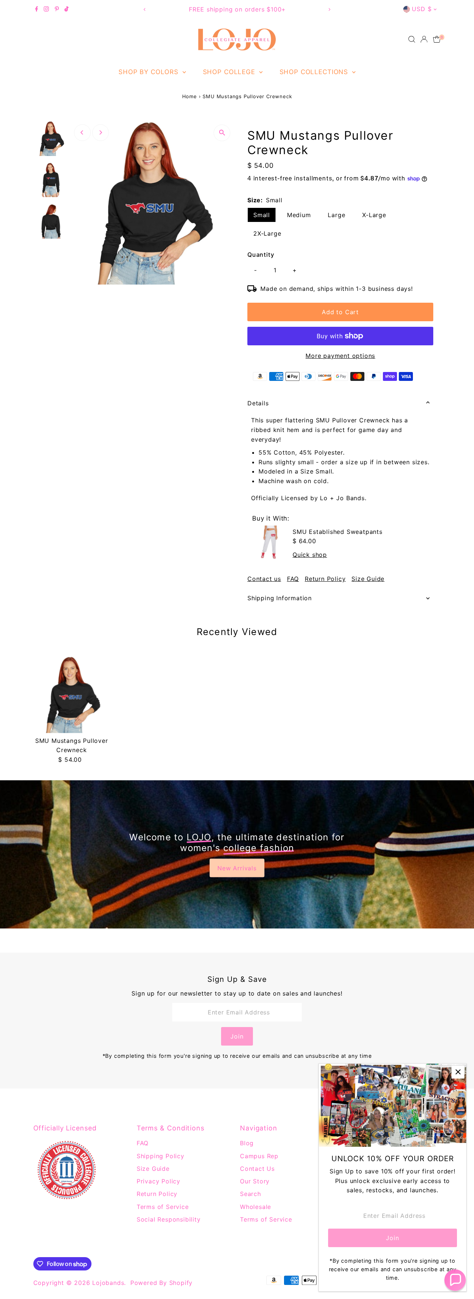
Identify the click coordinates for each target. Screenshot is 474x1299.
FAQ (293, 579)
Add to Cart (340, 312)
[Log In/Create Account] (424, 39)
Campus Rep (259, 1156)
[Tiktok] (66, 9)
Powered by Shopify (161, 1282)
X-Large (374, 215)
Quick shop (310, 555)
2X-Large (267, 233)
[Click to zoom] (222, 132)
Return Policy (325, 579)
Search (250, 1193)
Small (261, 215)
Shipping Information (279, 598)
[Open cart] (437, 39)
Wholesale (255, 1206)
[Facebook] (36, 9)
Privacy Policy (158, 1181)
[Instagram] (46, 9)
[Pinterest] (57, 9)
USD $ (421, 9)
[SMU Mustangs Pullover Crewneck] (71, 694)
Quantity (260, 254)
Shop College (230, 72)
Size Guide (367, 579)
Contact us (264, 579)
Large (336, 215)
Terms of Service (163, 1206)
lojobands (108, 1282)
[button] (455, 1280)
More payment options (340, 355)
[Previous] (145, 9)
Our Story (255, 1181)
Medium (299, 215)
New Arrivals (237, 867)
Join (236, 1036)
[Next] (329, 9)
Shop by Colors (149, 72)
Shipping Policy (160, 1156)
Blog (247, 1143)
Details (258, 403)
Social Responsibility (169, 1219)
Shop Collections (315, 72)
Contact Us (257, 1168)
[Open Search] (411, 39)
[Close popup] (457, 1072)
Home (189, 96)
